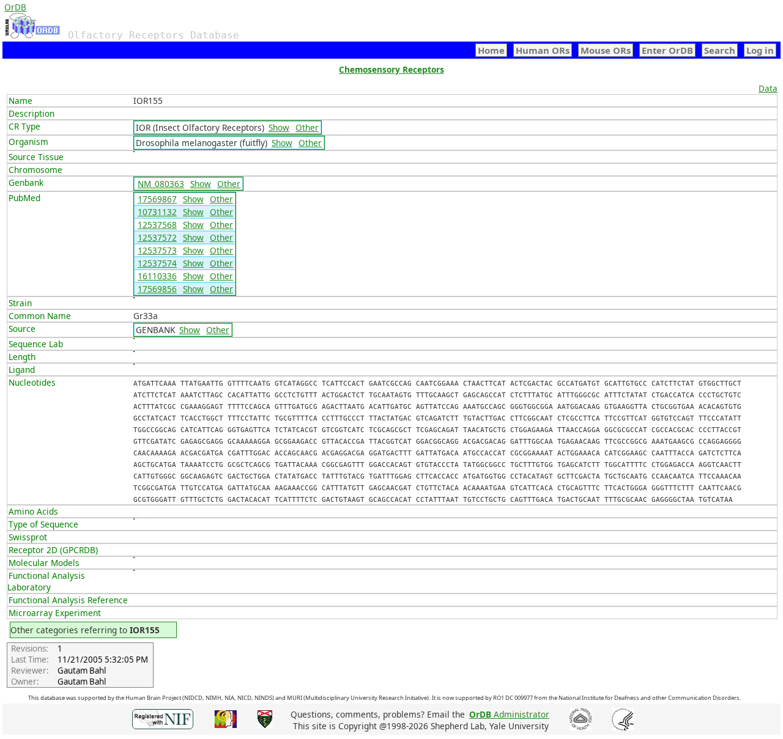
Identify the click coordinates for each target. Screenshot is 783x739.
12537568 (157, 224)
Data (768, 88)
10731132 (157, 212)
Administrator (509, 714)
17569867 (157, 199)
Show (279, 127)
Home (491, 50)
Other (307, 127)
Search (719, 50)
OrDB (15, 7)
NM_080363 (161, 183)
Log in (760, 50)
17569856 (157, 289)
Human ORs (543, 50)
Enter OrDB (667, 50)
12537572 (157, 237)
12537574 (157, 263)
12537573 (157, 250)
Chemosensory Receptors (391, 69)
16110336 (157, 276)
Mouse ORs (606, 50)
